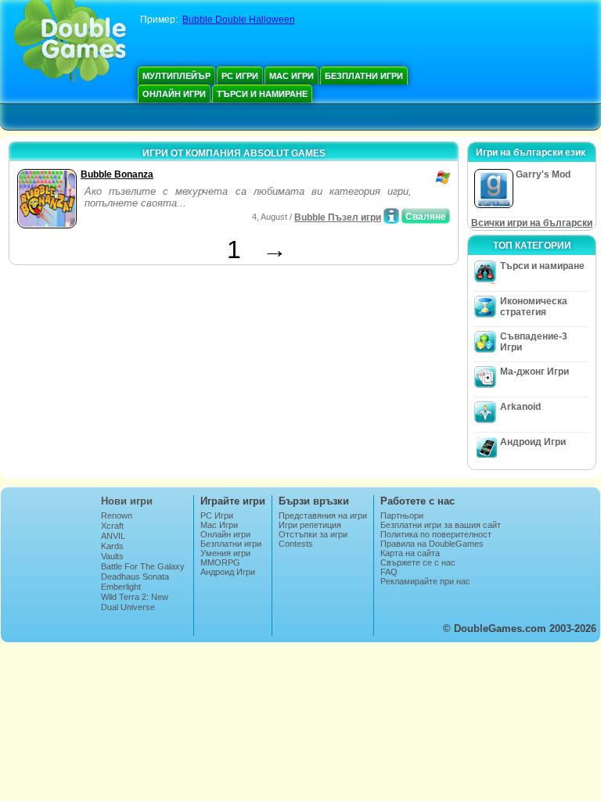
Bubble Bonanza (117, 174)
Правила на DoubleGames (432, 543)
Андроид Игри (533, 441)
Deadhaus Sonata (135, 576)
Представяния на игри (323, 515)
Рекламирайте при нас (425, 581)
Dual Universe (128, 607)
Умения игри (225, 553)
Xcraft (112, 525)
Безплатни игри (364, 76)
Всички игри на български (531, 222)
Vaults (112, 556)
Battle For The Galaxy (143, 566)
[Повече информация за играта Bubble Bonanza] (391, 216)
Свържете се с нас (417, 562)
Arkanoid (520, 406)
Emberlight (121, 586)
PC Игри (239, 76)
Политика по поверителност (435, 534)
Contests (296, 543)
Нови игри (127, 501)
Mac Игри (291, 76)
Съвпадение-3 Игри (533, 342)
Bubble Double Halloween (238, 19)
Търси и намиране (262, 94)
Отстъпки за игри (313, 534)
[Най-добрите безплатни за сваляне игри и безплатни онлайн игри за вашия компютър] (70, 43)
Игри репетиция (310, 525)
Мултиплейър (176, 76)
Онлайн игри (174, 94)
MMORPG (220, 562)
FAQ (389, 572)
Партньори (401, 515)
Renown (116, 515)
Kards (112, 546)
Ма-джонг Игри (534, 371)
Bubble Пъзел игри (337, 217)
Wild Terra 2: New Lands (134, 601)
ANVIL (113, 536)
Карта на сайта (410, 553)
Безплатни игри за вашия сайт (440, 525)
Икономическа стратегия (533, 307)
